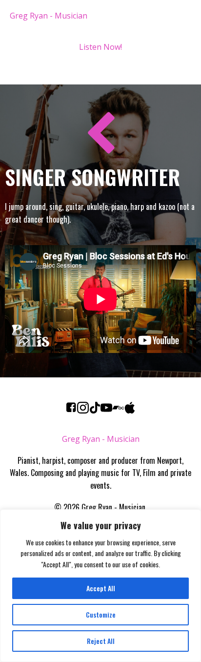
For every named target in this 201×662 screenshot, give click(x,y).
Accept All (100, 588)
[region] (100, 585)
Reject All (101, 641)
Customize (101, 614)
